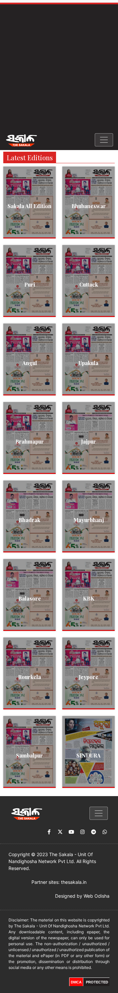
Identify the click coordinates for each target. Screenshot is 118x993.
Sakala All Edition (29, 205)
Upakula (88, 362)
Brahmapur (29, 441)
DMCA (76, 982)
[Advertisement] (59, 67)
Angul (29, 362)
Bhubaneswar (88, 205)
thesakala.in (74, 882)
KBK (88, 598)
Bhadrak (29, 519)
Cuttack (88, 284)
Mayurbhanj (88, 519)
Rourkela (29, 676)
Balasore (29, 598)
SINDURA (88, 755)
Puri (29, 284)
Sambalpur (29, 755)
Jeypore (88, 676)
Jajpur (88, 441)
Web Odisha (96, 896)
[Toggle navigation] (104, 139)
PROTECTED (97, 982)
